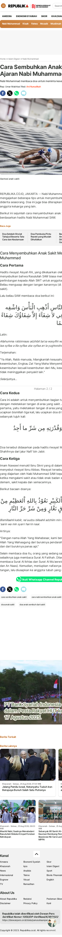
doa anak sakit (7, 604)
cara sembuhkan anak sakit (14, 597)
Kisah (26, 23)
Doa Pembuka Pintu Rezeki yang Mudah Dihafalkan (41, 237)
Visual (26, 879)
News (3, 870)
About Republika (8, 898)
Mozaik (44, 23)
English (50, 879)
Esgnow (4, 879)
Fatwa (34, 23)
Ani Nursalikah (33, 86)
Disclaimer (5, 903)
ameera (7, 16)
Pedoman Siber (54, 898)
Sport (49, 870)
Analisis (27, 870)
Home (3, 59)
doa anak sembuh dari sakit (32, 604)
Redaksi (27, 898)
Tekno (26, 875)
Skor (49, 861)
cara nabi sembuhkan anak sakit (47, 597)
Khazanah (5, 866)
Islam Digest (14, 59)
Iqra (25, 866)
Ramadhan (28, 884)
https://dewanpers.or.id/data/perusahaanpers (25, 920)
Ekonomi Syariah (26, 16)
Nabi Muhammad (11, 23)
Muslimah (56, 23)
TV (1, 884)
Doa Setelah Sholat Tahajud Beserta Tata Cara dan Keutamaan (13, 237)
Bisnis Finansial (54, 875)
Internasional (6, 875)
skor (44, 16)
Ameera (4, 861)
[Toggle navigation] (3, 5)
